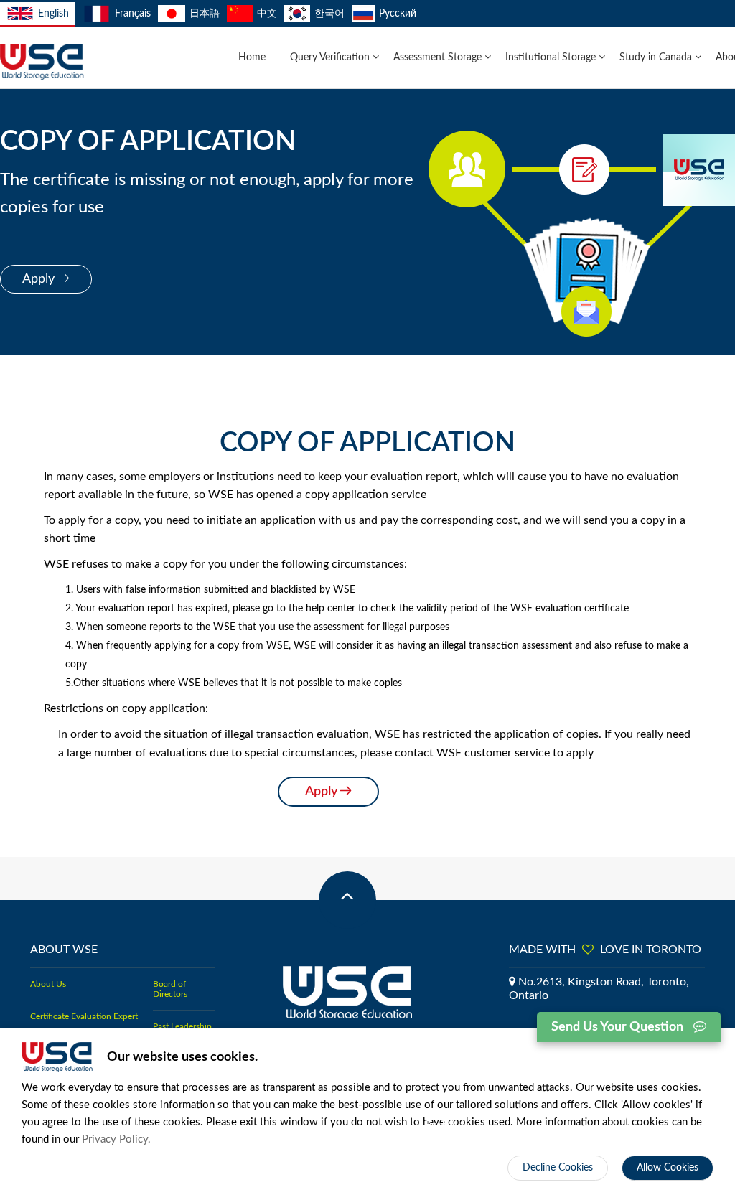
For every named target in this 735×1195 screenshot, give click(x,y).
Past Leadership (182, 1026)
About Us (48, 984)
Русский (397, 14)
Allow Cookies (667, 1168)
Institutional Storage (552, 57)
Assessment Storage (438, 57)
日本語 (204, 14)
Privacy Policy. (116, 1139)
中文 (267, 14)
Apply (40, 279)
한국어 (329, 14)
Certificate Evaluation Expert (84, 1016)
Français (132, 14)
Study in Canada (657, 57)
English (53, 14)
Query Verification (331, 57)
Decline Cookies (558, 1168)
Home (252, 57)
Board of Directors (170, 989)
